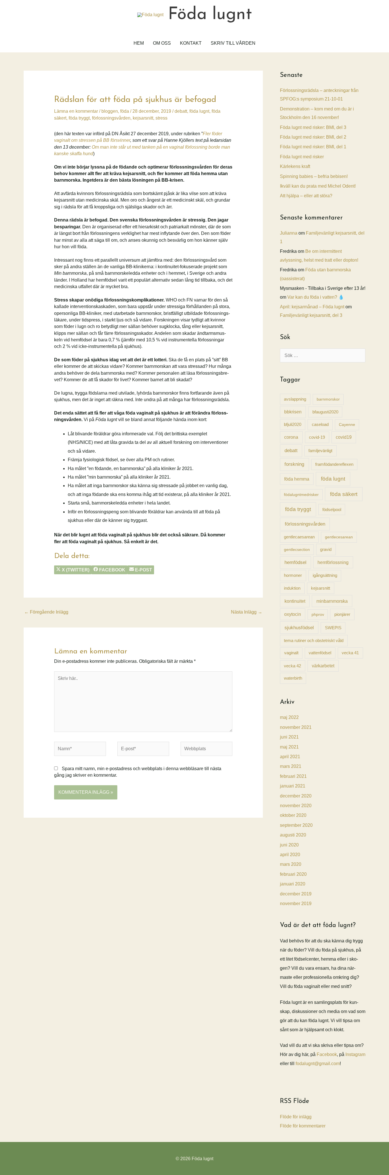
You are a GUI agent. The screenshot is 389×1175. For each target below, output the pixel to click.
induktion (292, 588)
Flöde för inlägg (296, 1116)
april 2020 (290, 854)
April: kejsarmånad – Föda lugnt (312, 306)
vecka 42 (292, 665)
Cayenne (347, 424)
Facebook (327, 1054)
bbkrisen (293, 411)
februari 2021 (293, 776)
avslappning (295, 399)
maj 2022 (289, 717)
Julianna (288, 233)
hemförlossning (333, 562)
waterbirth (293, 678)
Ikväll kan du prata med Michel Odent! (318, 186)
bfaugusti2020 (325, 412)
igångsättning (325, 575)
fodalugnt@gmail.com (318, 1063)
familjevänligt (320, 450)
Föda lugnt (210, 14)
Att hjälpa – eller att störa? (306, 195)
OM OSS (162, 43)
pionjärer (342, 614)
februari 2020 (293, 874)
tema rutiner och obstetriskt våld (313, 640)
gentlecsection (297, 549)
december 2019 (296, 893)
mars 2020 (290, 864)
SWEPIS (333, 627)
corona (291, 437)
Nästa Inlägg (246, 612)
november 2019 (296, 903)
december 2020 (296, 795)
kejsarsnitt (143, 118)
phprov (318, 614)
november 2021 (296, 727)
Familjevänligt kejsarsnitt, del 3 (311, 315)
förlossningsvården (111, 118)
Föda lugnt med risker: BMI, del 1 (313, 146)
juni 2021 (289, 737)
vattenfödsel (320, 653)
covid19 (344, 437)
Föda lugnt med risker (302, 156)
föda (124, 111)
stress (161, 118)
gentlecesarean (339, 537)
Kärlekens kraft (295, 166)
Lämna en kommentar (76, 111)
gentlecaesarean (299, 537)
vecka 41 (350, 652)
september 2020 (296, 825)
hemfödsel (295, 562)
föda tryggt (79, 118)
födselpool (331, 509)
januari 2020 (292, 883)
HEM (139, 43)
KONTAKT (191, 43)
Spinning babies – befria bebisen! (314, 176)
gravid (325, 549)
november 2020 (296, 805)
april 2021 (290, 756)
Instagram (355, 1054)
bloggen (109, 111)
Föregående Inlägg (46, 612)
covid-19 (317, 437)
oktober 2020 (293, 815)
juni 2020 (289, 844)
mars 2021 (290, 766)
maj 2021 (289, 747)
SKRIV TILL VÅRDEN (233, 43)
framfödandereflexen (334, 464)
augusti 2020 (293, 834)
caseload (320, 424)
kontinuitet (294, 601)
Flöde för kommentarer (302, 1125)
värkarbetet (323, 665)
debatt (181, 111)
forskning (294, 464)
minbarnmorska (332, 601)
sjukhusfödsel (299, 627)
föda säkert (343, 494)
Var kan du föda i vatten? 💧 (315, 297)
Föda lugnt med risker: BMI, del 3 (313, 127)
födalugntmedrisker (301, 494)
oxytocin (292, 614)
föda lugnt (199, 111)
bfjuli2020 (292, 424)
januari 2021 (292, 786)
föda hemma (296, 479)
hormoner (293, 575)
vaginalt (291, 652)
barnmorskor (328, 399)
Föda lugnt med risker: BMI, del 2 (313, 137)
